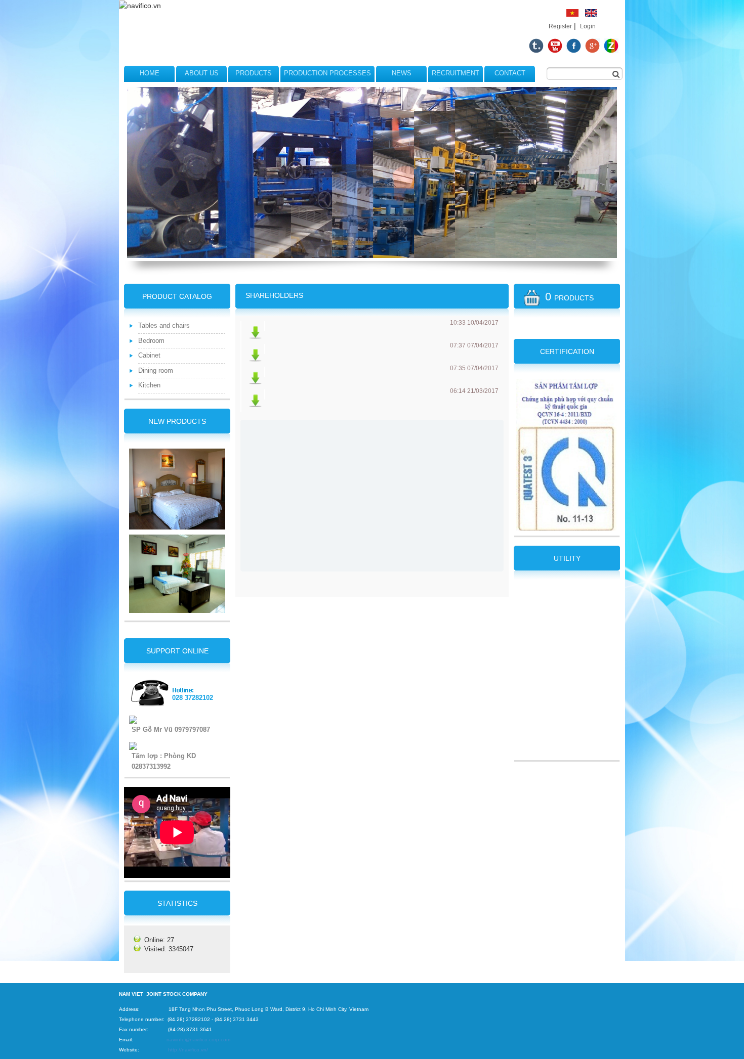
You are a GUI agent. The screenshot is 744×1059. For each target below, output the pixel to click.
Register (560, 26)
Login (588, 26)
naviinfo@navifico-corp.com (198, 1039)
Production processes (327, 73)
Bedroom (151, 340)
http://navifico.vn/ (188, 1049)
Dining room (155, 370)
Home (149, 73)
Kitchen (149, 385)
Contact (509, 73)
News (401, 73)
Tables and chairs (164, 325)
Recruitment (455, 73)
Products (253, 73)
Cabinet (149, 355)
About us (202, 73)
